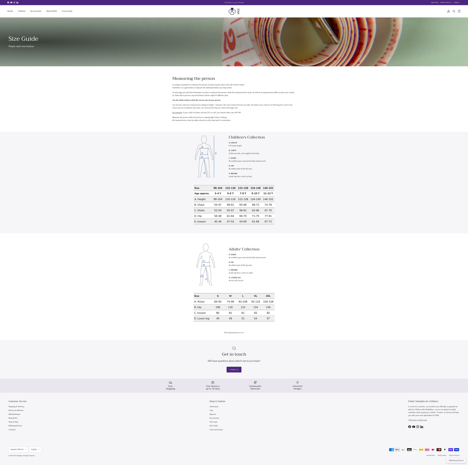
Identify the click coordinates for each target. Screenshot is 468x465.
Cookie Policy (430, 455)
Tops (211, 410)
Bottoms (213, 414)
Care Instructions (216, 430)
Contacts (12, 430)
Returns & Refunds (16, 410)
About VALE (51, 11)
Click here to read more (417, 420)
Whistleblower (14, 414)
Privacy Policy (442, 455)
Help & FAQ (434, 2)
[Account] (448, 11)
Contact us (234, 370)
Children (21, 11)
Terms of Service (454, 455)
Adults (10, 11)
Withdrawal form (15, 426)
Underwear (214, 407)
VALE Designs (18, 455)
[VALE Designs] (234, 11)
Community (67, 11)
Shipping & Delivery (16, 407)
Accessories (35, 11)
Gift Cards (213, 422)
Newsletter (13, 418)
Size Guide (214, 426)
